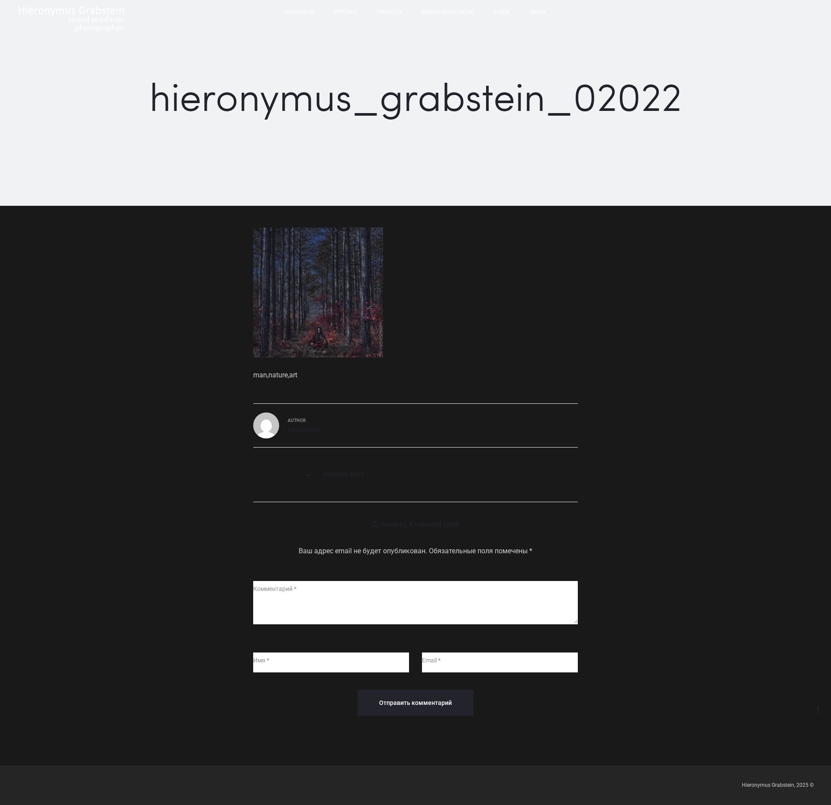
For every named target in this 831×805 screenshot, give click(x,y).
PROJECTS (389, 12)
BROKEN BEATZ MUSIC (447, 12)
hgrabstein (304, 429)
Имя (261, 660)
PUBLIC (502, 12)
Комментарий (274, 588)
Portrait (346, 12)
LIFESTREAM (300, 12)
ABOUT (538, 12)
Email (431, 660)
